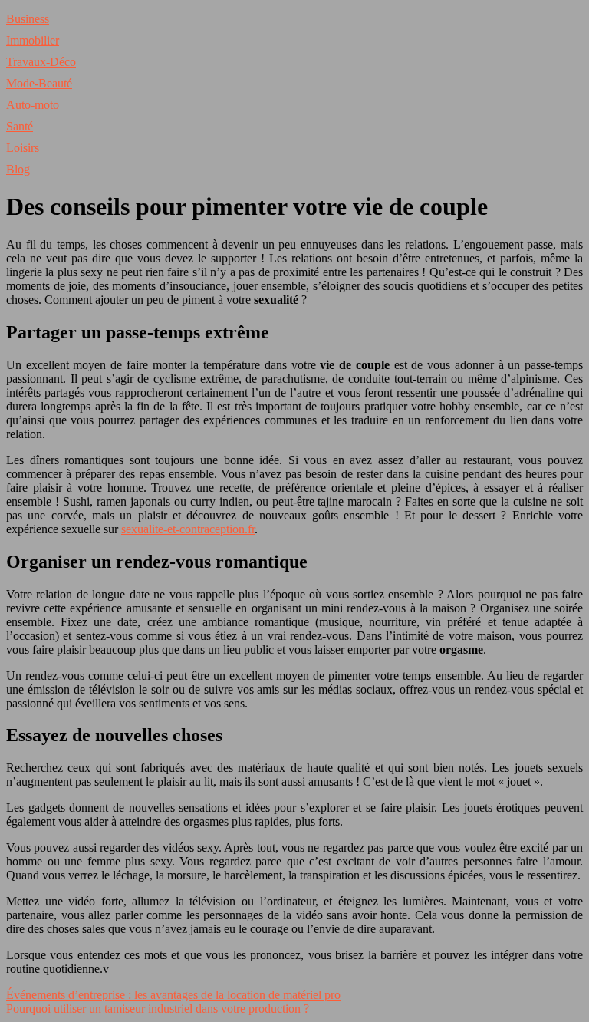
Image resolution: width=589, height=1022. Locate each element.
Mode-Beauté (39, 83)
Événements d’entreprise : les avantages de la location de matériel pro (173, 994)
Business (27, 18)
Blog (18, 169)
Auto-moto (32, 104)
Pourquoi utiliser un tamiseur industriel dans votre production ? (157, 1008)
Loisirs (22, 147)
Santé (19, 126)
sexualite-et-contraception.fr (188, 529)
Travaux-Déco (41, 61)
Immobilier (32, 40)
